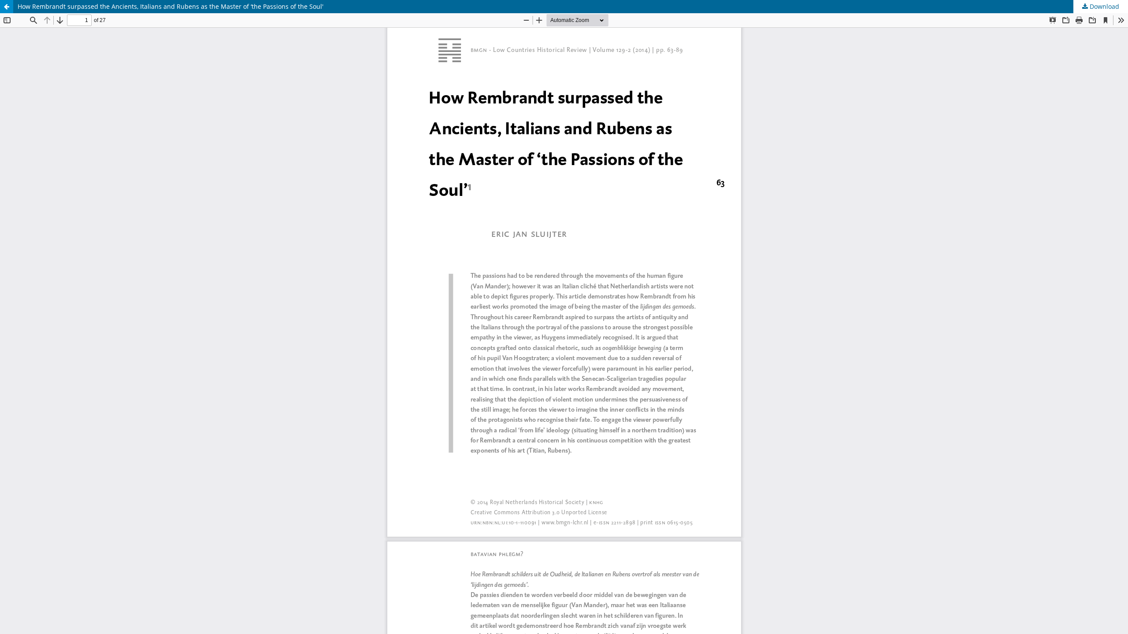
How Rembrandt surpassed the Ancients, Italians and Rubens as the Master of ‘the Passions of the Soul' (170, 6)
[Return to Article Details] (6, 6)
